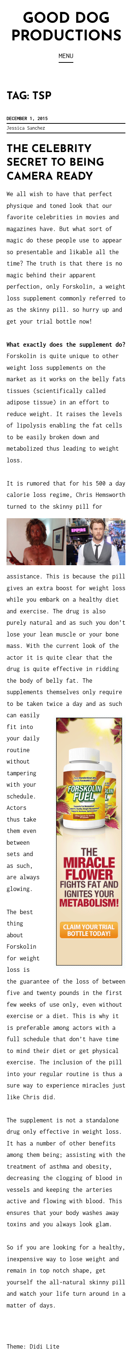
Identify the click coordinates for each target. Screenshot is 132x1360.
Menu (66, 55)
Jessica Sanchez (26, 128)
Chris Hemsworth (100, 494)
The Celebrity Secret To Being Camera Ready (55, 163)
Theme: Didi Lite (33, 1346)
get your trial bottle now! (49, 321)
